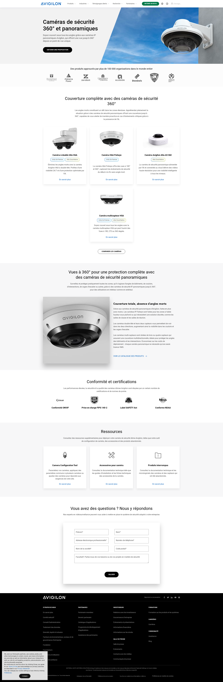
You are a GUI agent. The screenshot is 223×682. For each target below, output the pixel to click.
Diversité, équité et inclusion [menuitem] (53, 632)
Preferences (8, 673)
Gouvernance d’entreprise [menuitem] (122, 617)
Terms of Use (13, 666)
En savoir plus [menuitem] (48, 612)
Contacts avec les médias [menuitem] (122, 654)
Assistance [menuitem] (152, 636)
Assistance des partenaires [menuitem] (88, 635)
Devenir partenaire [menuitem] (84, 617)
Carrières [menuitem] (152, 624)
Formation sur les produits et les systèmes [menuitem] (164, 612)
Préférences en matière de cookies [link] (162, 676)
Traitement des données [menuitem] (51, 627)
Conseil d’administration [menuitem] (51, 622)
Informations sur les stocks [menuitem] (123, 632)
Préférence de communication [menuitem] (105, 676)
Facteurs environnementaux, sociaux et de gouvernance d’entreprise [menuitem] (58, 638)
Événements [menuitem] (117, 649)
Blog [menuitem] (150, 641)
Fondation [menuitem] (46, 645)
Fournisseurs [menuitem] (47, 650)
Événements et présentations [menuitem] (123, 622)
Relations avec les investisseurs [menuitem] (124, 612)
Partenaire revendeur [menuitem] (85, 612)
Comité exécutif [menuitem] (48, 617)
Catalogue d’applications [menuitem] (87, 622)
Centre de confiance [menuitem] (50, 660)
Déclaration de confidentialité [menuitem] (84, 676)
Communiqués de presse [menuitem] (122, 659)
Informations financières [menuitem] (122, 627)
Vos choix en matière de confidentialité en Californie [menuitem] (133, 676)
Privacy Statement (23, 668)
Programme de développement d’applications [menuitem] (89, 628)
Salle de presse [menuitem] (118, 644)
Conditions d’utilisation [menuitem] (51, 655)
